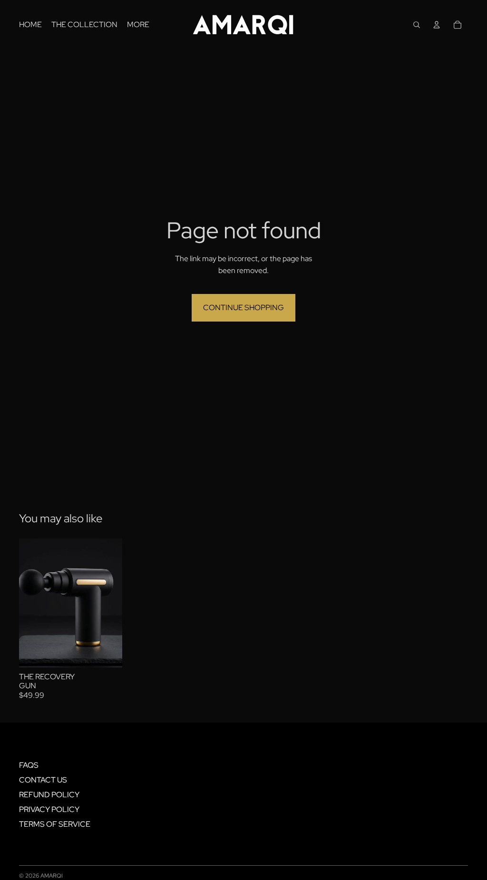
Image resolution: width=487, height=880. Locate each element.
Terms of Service (54, 824)
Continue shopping (243, 308)
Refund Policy (49, 795)
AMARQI (51, 876)
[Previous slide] (26, 602)
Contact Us (43, 780)
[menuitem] (30, 24)
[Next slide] (114, 602)
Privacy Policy (49, 809)
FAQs (29, 765)
